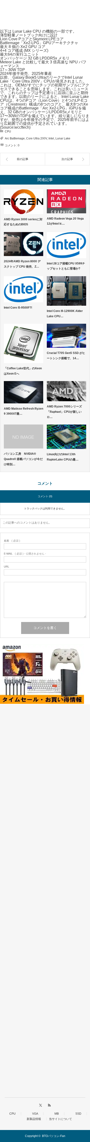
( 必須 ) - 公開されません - (25, 553)
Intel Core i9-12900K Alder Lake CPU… (65, 313)
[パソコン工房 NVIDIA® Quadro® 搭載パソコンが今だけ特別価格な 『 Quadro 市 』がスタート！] (23, 436)
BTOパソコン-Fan (53, 1136)
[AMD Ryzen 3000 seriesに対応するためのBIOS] (23, 201)
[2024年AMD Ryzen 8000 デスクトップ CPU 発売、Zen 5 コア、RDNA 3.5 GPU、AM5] (23, 244)
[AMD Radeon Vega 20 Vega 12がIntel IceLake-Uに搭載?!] (66, 201)
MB (55, 1113)
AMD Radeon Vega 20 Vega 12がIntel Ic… (65, 221)
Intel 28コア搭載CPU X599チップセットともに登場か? (66, 266)
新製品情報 (32, 1119)
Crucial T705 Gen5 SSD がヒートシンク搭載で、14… (66, 355)
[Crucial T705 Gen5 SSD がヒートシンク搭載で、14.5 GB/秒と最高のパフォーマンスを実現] (66, 336)
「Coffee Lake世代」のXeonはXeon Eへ (23, 371)
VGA (33, 1113)
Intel (51, 138)
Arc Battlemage (15, 138)
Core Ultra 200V (36, 138)
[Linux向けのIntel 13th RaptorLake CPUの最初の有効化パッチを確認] (66, 437)
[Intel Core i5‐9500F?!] (23, 289)
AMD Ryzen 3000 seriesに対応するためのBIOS (23, 222)
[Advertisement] (45, 902)
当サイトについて (60, 1119)
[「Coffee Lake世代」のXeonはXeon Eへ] (23, 343)
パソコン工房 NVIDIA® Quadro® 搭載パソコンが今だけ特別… (23, 459)
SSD (77, 1113)
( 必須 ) (12, 540)
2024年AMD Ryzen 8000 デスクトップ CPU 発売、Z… (22, 264)
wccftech (21, 127)
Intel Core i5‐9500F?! (18, 307)
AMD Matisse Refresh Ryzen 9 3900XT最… (23, 411)
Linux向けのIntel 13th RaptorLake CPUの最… (62, 457)
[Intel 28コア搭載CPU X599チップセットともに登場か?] (66, 245)
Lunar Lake (62, 138)
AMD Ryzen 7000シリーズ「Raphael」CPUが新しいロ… (64, 412)
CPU (8, 131)
